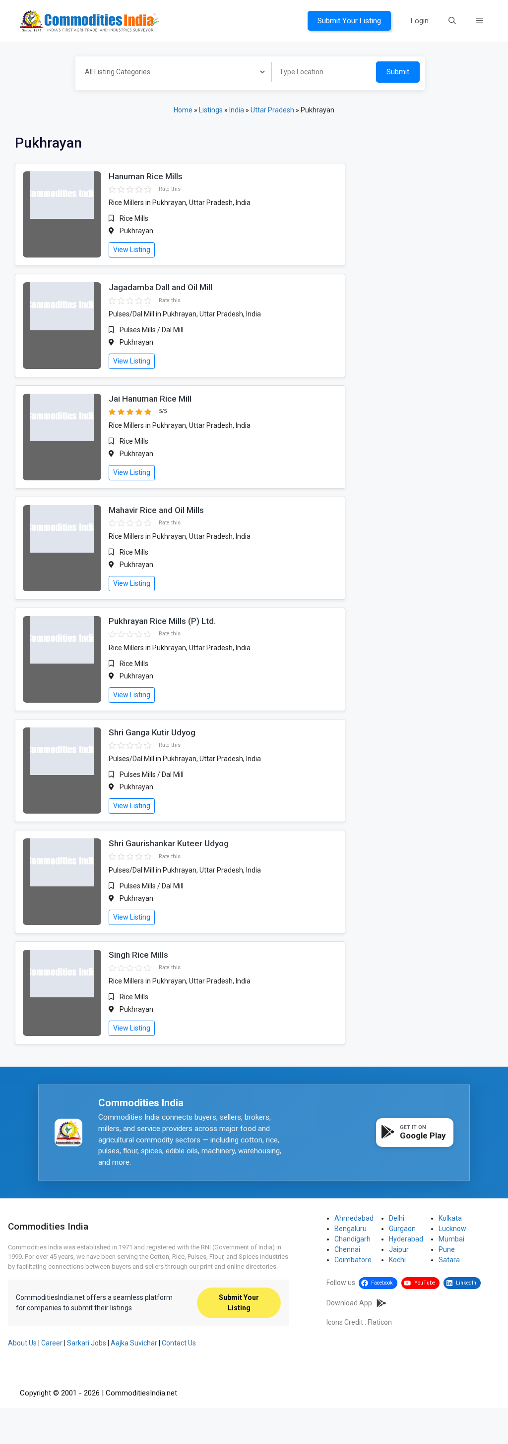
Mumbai (451, 1239)
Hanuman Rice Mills (146, 176)
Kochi (397, 1260)
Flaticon (380, 1322)
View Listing (131, 250)
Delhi (396, 1218)
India (236, 110)
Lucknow (452, 1229)
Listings (211, 110)
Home (183, 110)
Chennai (347, 1249)
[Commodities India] (89, 20)
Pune (447, 1249)
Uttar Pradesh (272, 110)
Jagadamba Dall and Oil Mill (160, 287)
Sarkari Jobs (86, 1343)
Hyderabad (406, 1239)
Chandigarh (352, 1239)
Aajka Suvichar (134, 1343)
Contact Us (179, 1343)
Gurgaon (402, 1229)
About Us (22, 1343)
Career (52, 1343)
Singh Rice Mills (138, 955)
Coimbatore (353, 1260)
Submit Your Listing (349, 20)
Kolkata (450, 1218)
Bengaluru (350, 1229)
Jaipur (399, 1249)
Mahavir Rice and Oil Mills (156, 510)
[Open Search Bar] (452, 21)
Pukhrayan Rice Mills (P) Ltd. (162, 621)
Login (420, 20)
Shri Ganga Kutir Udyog (152, 732)
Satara (449, 1260)
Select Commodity (170, 73)
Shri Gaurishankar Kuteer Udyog (169, 843)
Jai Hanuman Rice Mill (150, 399)
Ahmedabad (354, 1218)
